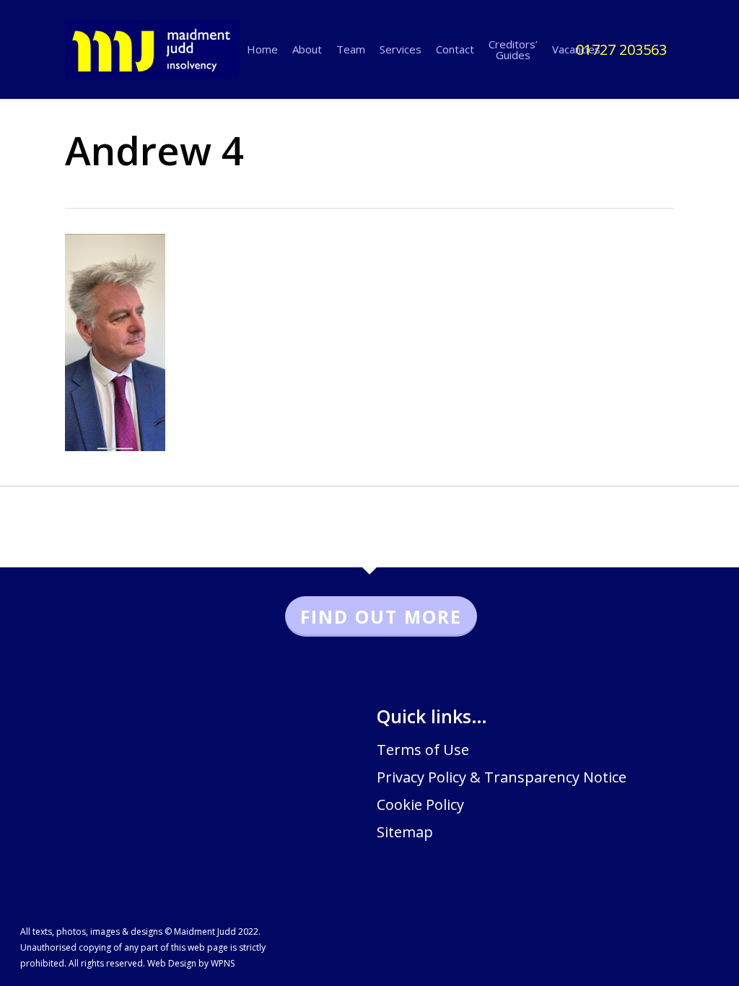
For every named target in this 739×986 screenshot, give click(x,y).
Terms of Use (423, 749)
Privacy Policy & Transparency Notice (501, 777)
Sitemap (405, 832)
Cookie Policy (420, 804)
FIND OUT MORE (381, 616)
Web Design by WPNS (191, 963)
